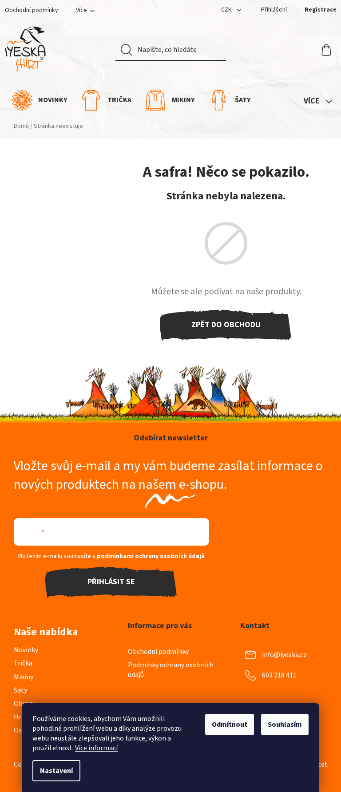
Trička (23, 663)
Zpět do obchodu (226, 324)
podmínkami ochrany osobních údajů (151, 556)
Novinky (26, 650)
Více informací (96, 748)
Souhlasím (285, 724)
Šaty (20, 690)
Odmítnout (229, 724)
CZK (227, 9)
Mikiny (23, 677)
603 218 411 (279, 675)
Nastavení (56, 771)
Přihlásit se (111, 581)
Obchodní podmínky (31, 10)
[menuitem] (39, 100)
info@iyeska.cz (284, 655)
